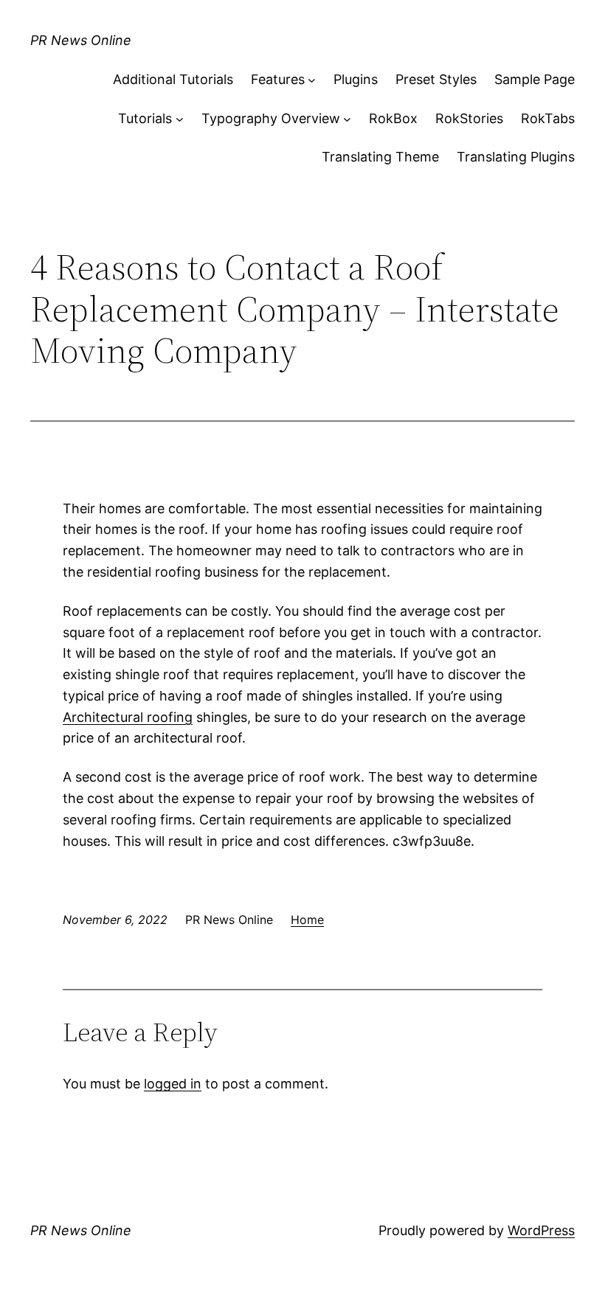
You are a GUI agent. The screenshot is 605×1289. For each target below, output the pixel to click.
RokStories (469, 118)
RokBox (393, 118)
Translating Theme (380, 156)
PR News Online (80, 40)
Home (307, 919)
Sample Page (534, 79)
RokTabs (548, 118)
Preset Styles (436, 79)
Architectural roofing (128, 717)
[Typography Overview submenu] (347, 119)
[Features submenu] (312, 80)
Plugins (355, 79)
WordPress (541, 1230)
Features (278, 79)
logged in (172, 1083)
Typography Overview (270, 118)
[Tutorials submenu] (180, 119)
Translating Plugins (516, 156)
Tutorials (145, 118)
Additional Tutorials (173, 79)
